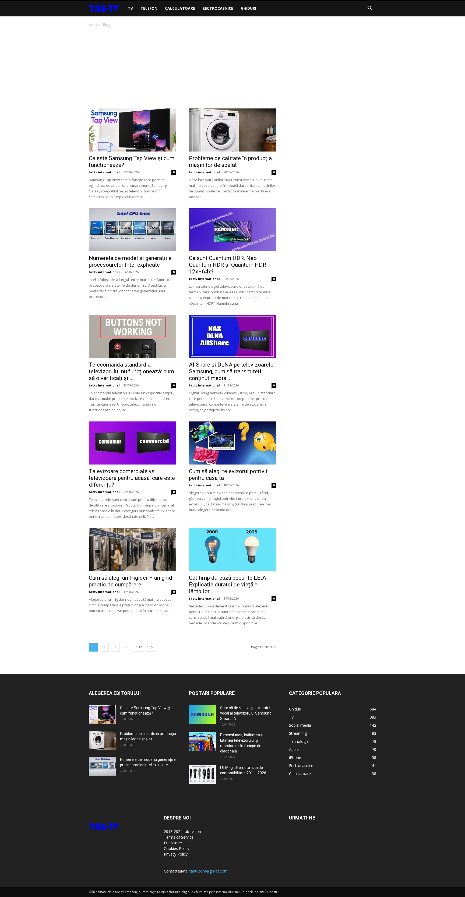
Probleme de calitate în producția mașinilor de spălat (230, 161)
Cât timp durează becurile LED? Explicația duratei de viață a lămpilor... (228, 585)
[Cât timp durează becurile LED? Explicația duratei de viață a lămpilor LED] (232, 549)
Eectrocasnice (218, 8)
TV (130, 8)
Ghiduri (248, 8)
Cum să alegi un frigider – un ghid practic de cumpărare (130, 581)
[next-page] (151, 647)
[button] (369, 8)
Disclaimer (173, 842)
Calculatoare (180, 8)
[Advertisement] (232, 68)
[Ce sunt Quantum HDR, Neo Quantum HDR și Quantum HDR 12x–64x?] (232, 229)
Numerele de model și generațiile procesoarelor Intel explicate (130, 261)
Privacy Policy (176, 854)
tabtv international (104, 172)
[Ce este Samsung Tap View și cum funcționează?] (132, 130)
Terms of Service (178, 837)
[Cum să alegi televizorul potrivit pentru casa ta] (232, 443)
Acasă (93, 24)
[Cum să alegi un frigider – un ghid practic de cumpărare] (132, 549)
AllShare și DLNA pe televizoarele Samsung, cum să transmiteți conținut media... (231, 371)
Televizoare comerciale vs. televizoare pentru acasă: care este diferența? (132, 478)
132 (139, 647)
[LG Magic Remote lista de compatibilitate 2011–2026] (202, 774)
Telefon (148, 8)
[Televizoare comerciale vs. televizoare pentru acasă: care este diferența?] (132, 443)
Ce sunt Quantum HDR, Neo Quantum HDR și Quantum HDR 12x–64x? (227, 265)
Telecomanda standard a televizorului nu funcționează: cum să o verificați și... (131, 371)
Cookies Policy (176, 848)
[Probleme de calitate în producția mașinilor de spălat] (232, 130)
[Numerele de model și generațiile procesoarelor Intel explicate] (132, 229)
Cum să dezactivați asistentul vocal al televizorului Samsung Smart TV (246, 713)
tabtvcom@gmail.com (208, 871)
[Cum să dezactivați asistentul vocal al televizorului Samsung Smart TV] (202, 714)
